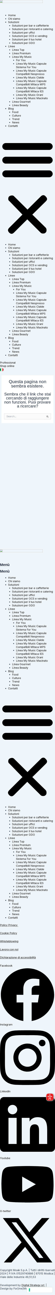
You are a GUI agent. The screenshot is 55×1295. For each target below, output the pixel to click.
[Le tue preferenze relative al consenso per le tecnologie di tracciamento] (40, 1290)
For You (21, 60)
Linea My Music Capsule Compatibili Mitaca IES (31, 89)
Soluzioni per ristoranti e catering (32, 29)
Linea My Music (22, 56)
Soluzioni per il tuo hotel (27, 39)
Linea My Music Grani (29, 94)
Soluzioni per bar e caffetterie (30, 25)
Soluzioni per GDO (23, 42)
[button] (27, 187)
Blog (11, 108)
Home (12, 15)
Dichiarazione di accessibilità (18, 957)
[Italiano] (2, 369)
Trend (15, 119)
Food (15, 112)
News (15, 122)
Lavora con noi (9, 949)
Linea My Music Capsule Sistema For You (31, 65)
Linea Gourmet (21, 101)
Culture (16, 115)
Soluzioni (13, 22)
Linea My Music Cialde (30, 77)
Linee (11, 46)
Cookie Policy (8, 933)
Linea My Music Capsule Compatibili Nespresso (31, 72)
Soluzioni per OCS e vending (29, 35)
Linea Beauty (20, 105)
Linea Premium (21, 53)
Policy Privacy (9, 925)
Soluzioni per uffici (23, 32)
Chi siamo (14, 18)
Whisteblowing (9, 941)
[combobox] (27, 369)
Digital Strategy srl (33, 1285)
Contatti (13, 125)
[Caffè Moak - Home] (21, 6)
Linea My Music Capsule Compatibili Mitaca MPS (31, 82)
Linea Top (18, 49)
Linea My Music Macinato (32, 98)
